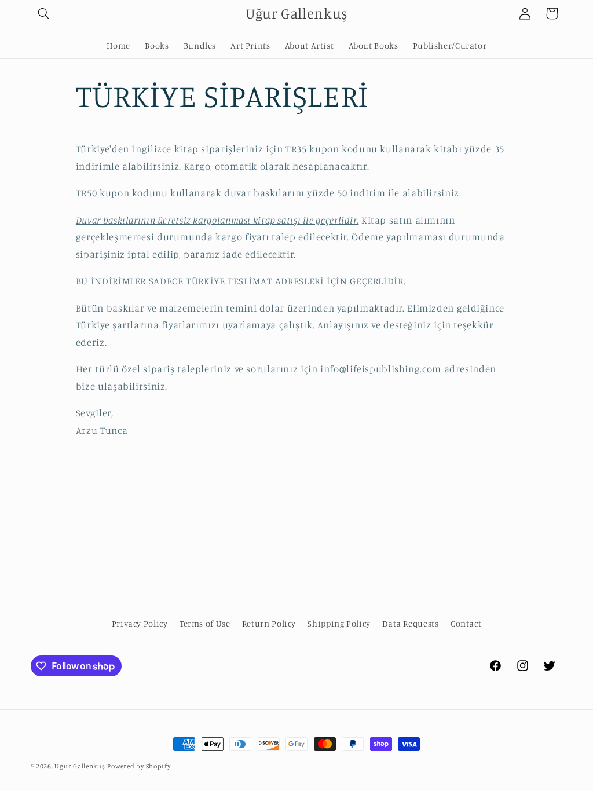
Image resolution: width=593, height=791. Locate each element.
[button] (44, 13)
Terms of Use (205, 623)
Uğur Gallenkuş (79, 766)
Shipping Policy (339, 623)
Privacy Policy (140, 623)
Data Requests (410, 623)
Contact (466, 623)
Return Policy (269, 623)
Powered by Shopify (138, 766)
